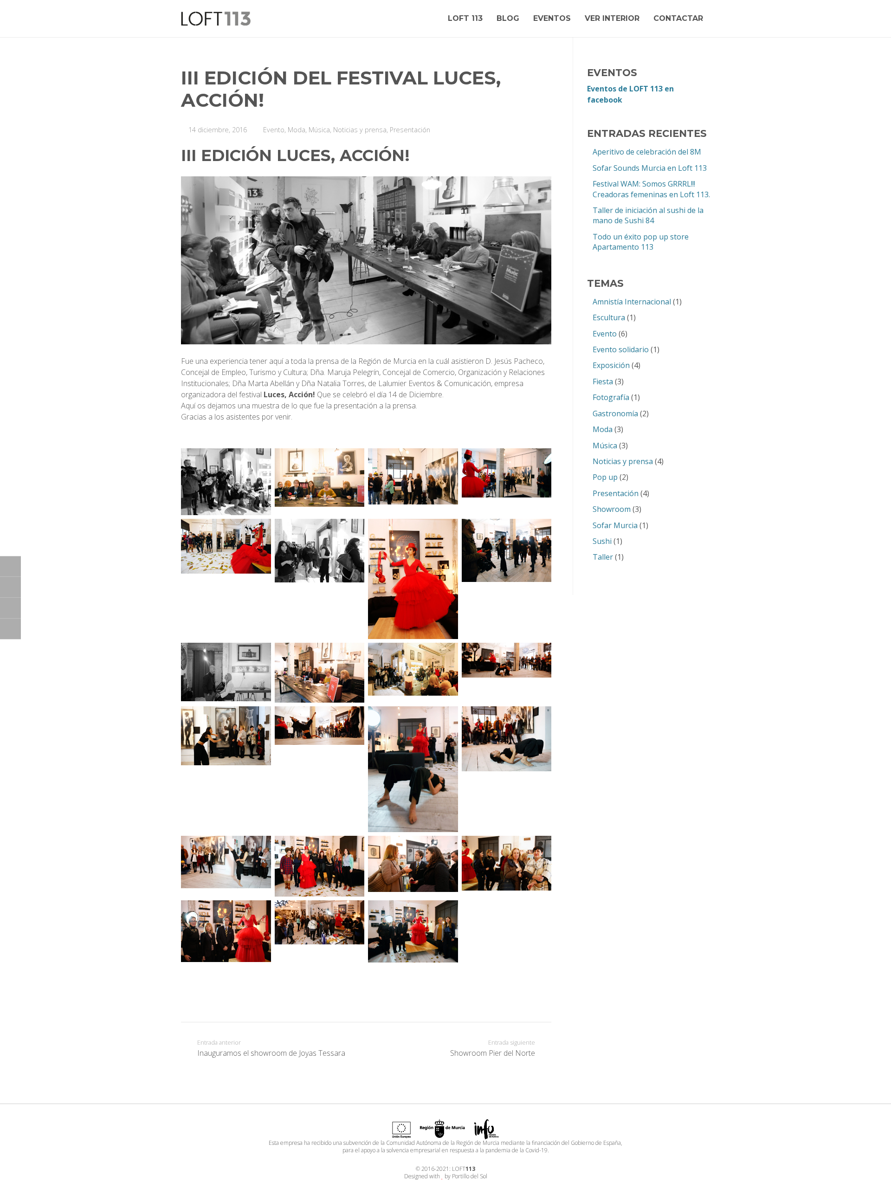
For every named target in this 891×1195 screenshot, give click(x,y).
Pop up (605, 477)
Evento (273, 129)
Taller (603, 557)
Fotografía (611, 397)
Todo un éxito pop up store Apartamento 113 (641, 242)
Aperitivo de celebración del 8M (647, 152)
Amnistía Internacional (632, 302)
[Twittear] (10, 587)
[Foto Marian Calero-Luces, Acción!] (226, 481)
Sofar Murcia (615, 525)
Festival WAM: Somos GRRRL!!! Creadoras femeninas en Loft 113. (651, 189)
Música (319, 129)
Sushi (602, 541)
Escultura (609, 317)
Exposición (611, 365)
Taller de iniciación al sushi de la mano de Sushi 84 (648, 215)
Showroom (612, 509)
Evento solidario (621, 349)
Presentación (410, 129)
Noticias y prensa (360, 129)
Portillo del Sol (469, 1176)
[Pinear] (10, 628)
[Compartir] (10, 566)
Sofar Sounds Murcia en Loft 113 (650, 168)
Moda (296, 129)
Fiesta (603, 381)
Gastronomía (615, 413)
